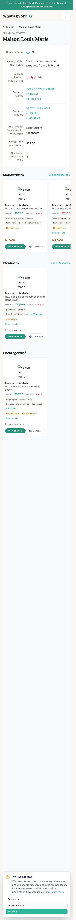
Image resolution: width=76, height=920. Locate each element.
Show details (11, 324)
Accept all (13, 911)
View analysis (15, 246)
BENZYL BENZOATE (38, 108)
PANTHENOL (34, 99)
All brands (8, 26)
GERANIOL (33, 113)
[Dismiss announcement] (70, 5)
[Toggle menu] (67, 16)
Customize (13, 899)
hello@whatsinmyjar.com (37, 6)
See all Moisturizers (60, 174)
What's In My (17, 16)
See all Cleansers (61, 262)
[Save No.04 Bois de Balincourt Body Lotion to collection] (42, 362)
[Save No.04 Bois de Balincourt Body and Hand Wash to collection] (42, 272)
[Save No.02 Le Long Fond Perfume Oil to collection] (42, 184)
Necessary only (16, 905)
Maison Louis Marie (30, 26)
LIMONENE (33, 118)
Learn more (57, 891)
